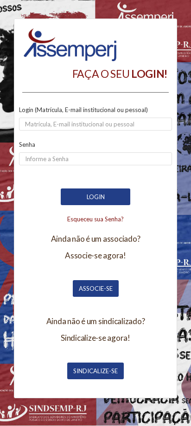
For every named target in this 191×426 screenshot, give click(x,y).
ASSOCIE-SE (96, 288)
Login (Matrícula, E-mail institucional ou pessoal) (83, 109)
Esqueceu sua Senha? (95, 219)
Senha (27, 144)
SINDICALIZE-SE (95, 371)
